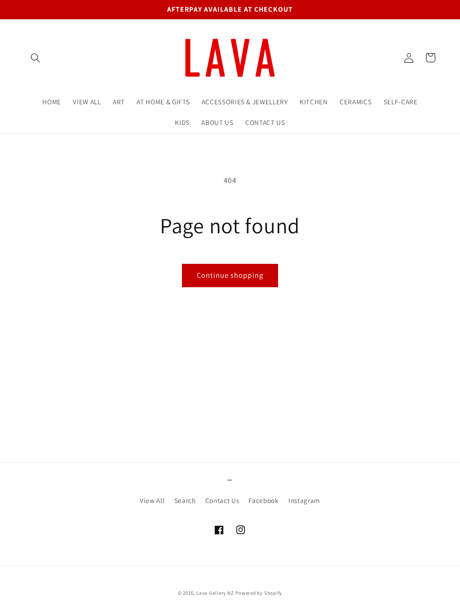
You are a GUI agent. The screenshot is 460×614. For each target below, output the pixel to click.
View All (152, 500)
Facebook (263, 500)
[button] (35, 57)
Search (185, 500)
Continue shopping (230, 275)
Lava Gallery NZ (215, 593)
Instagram (304, 500)
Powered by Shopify (258, 593)
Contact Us (222, 500)
